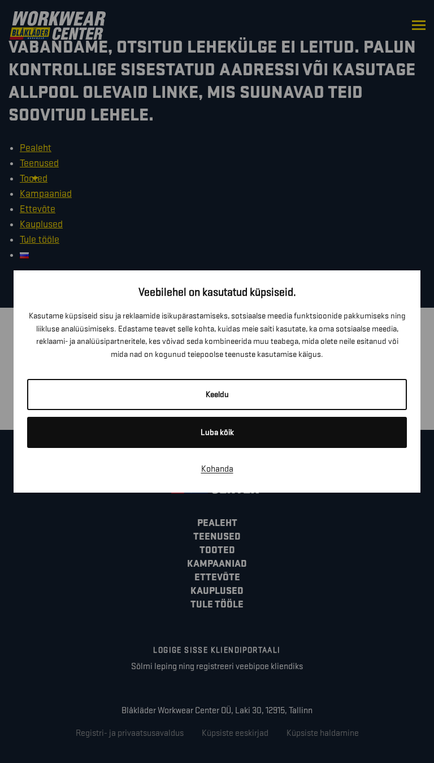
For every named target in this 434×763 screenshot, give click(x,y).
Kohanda (217, 469)
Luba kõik (217, 432)
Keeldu (217, 394)
